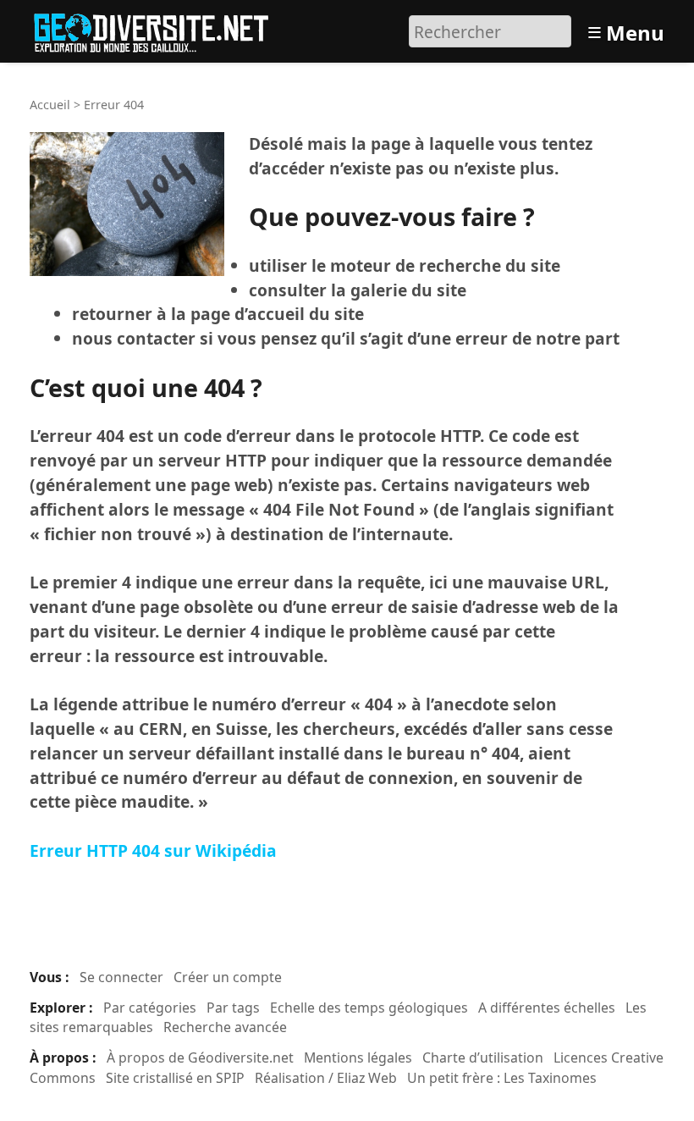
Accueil (50, 105)
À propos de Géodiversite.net (200, 1057)
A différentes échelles (546, 1007)
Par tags (233, 1007)
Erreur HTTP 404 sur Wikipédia (153, 850)
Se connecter (121, 977)
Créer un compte (228, 977)
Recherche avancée (225, 1027)
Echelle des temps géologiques (369, 1007)
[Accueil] (159, 29)
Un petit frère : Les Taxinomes (502, 1078)
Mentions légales (358, 1057)
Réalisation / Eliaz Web (326, 1078)
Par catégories (149, 1007)
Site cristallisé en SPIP (175, 1078)
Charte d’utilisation (482, 1057)
